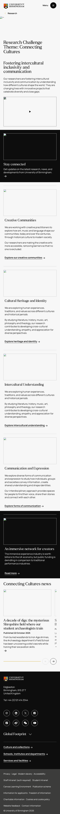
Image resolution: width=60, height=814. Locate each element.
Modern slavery (25, 773)
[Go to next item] (53, 661)
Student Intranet (40, 780)
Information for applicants (15, 793)
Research (12, 13)
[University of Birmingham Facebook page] (34, 713)
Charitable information (13, 799)
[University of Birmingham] (13, 5)
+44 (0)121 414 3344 (17, 700)
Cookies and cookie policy (38, 799)
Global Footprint (14, 734)
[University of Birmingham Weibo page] (16, 723)
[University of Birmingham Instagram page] (6, 713)
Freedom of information (40, 793)
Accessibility (39, 773)
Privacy (6, 773)
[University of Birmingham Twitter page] (25, 713)
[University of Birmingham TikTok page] (6, 723)
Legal (14, 773)
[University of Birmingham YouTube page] (34, 723)
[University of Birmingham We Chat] (25, 723)
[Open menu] (53, 5)
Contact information (31, 805)
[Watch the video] (30, 112)
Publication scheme (42, 786)
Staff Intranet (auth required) (17, 780)
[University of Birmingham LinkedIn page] (16, 713)
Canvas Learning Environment (17, 786)
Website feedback (11, 805)
